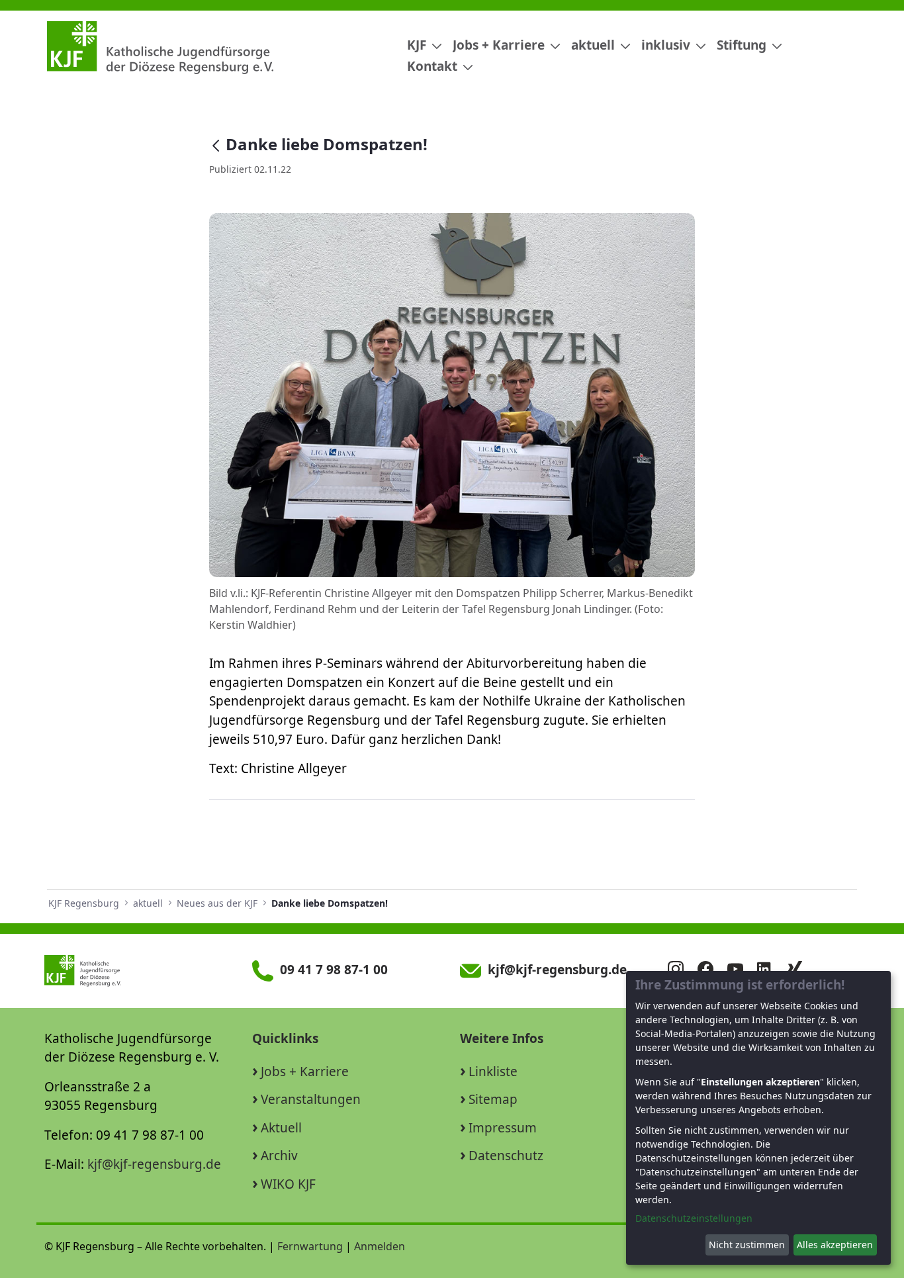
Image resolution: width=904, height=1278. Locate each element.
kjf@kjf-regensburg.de (154, 1164)
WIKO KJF (288, 1184)
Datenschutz (506, 1155)
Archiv (279, 1155)
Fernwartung (310, 1246)
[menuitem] (419, 45)
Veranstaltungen (311, 1099)
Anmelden (379, 1246)
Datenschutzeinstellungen (693, 1218)
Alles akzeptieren (835, 1244)
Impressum (503, 1127)
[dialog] (758, 1118)
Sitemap (493, 1099)
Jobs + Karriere (305, 1071)
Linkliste (493, 1071)
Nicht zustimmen (747, 1244)
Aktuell (281, 1127)
